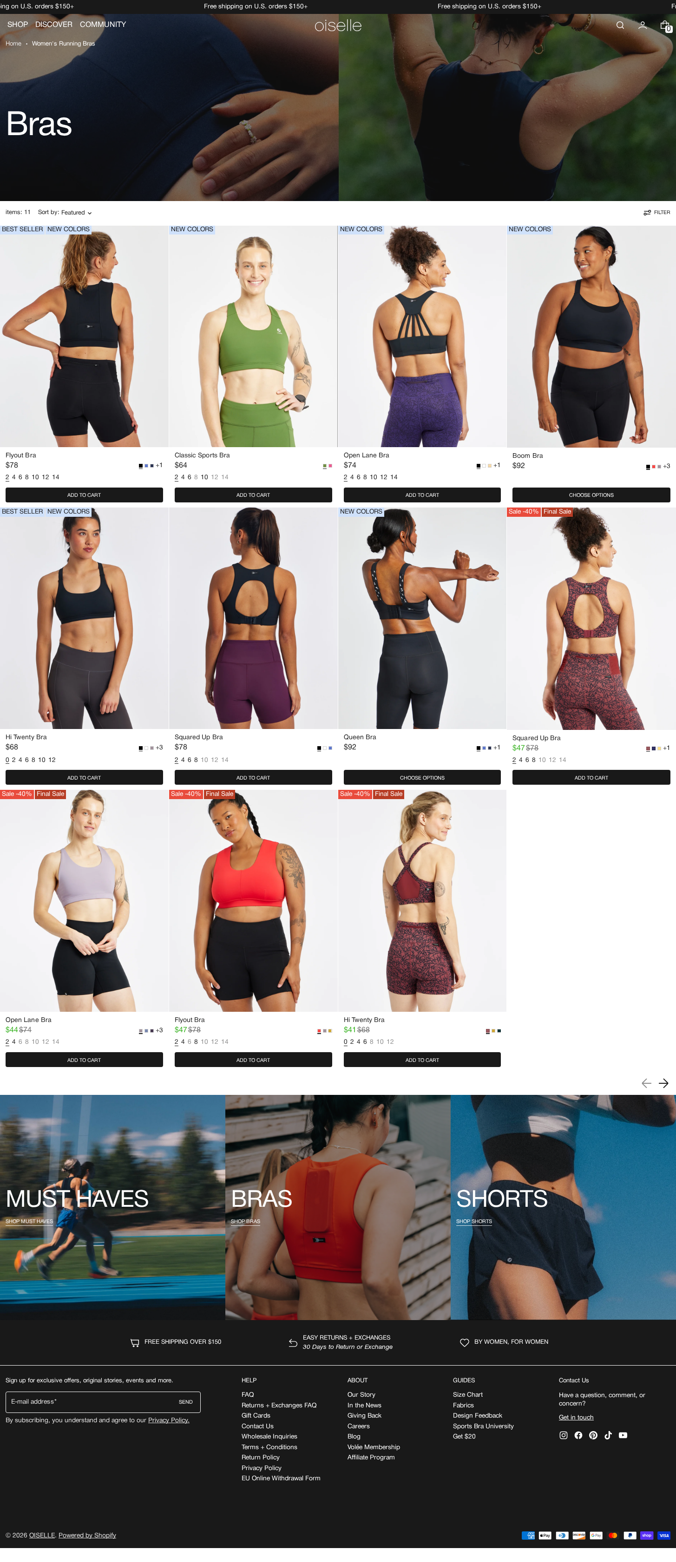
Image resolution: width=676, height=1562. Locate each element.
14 (55, 478)
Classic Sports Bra (202, 456)
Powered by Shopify (87, 1536)
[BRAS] (338, 1207)
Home (13, 44)
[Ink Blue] (152, 466)
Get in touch (576, 1418)
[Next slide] (663, 1083)
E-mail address (32, 1402)
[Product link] (84, 366)
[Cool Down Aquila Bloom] (146, 1031)
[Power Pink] (330, 466)
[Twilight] (152, 1031)
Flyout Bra (21, 456)
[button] (620, 25)
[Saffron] (330, 1031)
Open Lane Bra (367, 456)
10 (35, 478)
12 (45, 478)
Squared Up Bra (199, 738)
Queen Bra (360, 738)
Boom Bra (527, 456)
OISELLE (42, 1536)
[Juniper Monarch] (499, 1031)
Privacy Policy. (169, 1421)
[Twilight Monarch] (654, 748)
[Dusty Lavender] (659, 467)
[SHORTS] (563, 1207)
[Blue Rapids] (146, 466)
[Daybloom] (490, 466)
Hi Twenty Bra (26, 738)
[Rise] (659, 748)
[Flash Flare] (654, 467)
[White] (484, 466)
